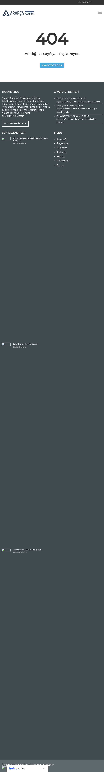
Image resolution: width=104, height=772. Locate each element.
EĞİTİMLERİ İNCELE (15, 123)
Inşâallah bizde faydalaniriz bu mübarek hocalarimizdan (78, 101)
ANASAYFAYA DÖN (52, 65)
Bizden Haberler (20, 143)
